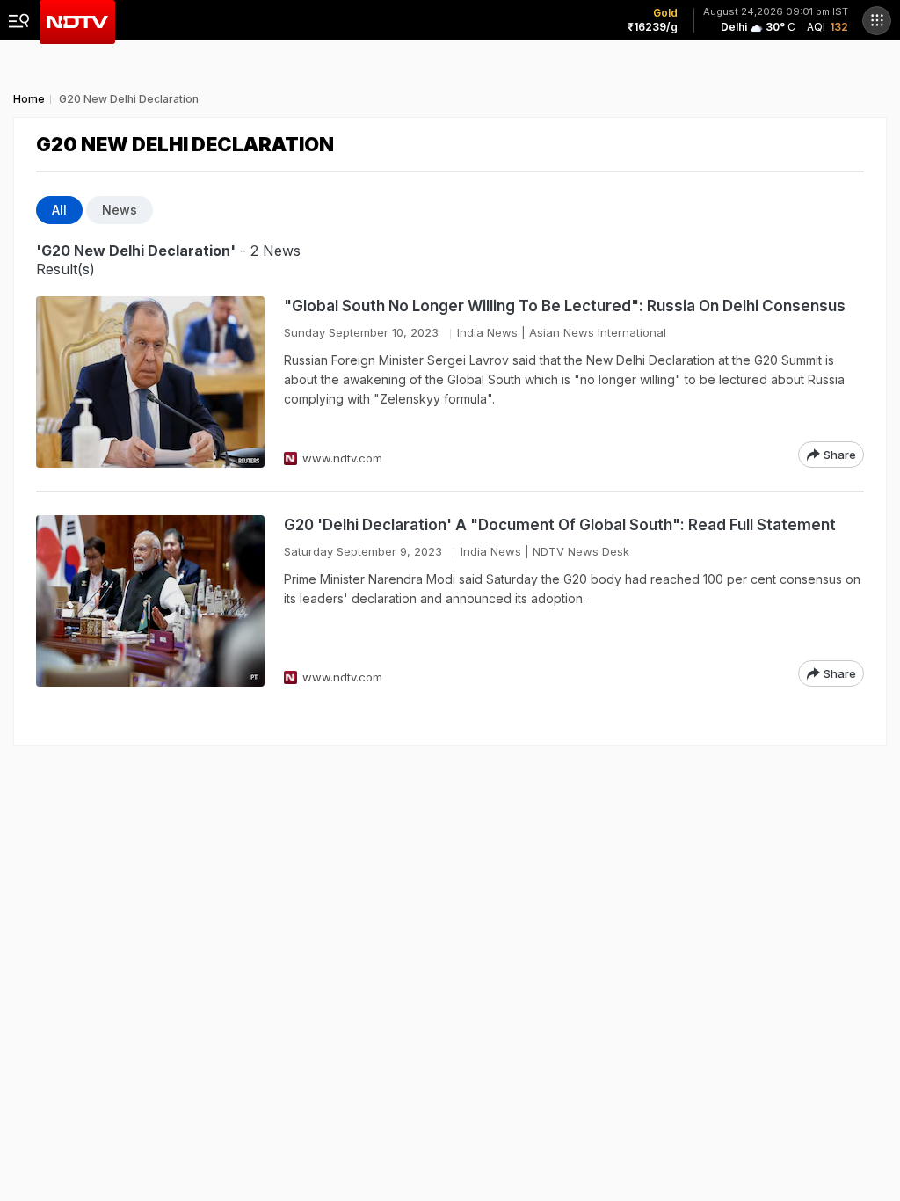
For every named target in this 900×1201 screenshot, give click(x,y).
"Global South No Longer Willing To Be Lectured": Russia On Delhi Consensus (565, 306)
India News (487, 332)
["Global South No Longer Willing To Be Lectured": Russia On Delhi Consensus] (150, 382)
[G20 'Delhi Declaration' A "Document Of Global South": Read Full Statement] (150, 601)
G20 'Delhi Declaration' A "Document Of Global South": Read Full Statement (560, 525)
